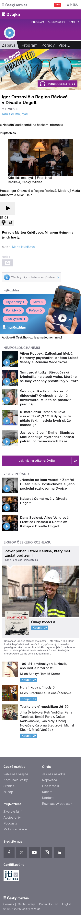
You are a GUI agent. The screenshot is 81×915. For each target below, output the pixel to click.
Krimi (36, 302)
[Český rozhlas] (14, 4)
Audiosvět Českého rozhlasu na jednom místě (32, 337)
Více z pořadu (16, 474)
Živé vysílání (14, 319)
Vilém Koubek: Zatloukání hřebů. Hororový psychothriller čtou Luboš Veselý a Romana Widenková (49, 357)
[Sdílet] (10, 223)
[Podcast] (3, 223)
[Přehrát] (7, 208)
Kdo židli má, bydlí (15, 114)
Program (37, 22)
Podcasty (10, 823)
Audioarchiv (56, 22)
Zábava (9, 45)
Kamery (74, 22)
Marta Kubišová (23, 247)
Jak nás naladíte (53, 774)
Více (64, 45)
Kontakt (47, 798)
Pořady (48, 45)
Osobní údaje (26, 904)
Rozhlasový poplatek (57, 804)
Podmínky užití (48, 904)
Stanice (9, 786)
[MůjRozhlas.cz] (8, 133)
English (67, 904)
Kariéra (47, 792)
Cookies (8, 904)
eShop (8, 792)
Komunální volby (16, 780)
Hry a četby (14, 302)
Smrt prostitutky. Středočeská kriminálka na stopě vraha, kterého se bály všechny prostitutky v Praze (49, 376)
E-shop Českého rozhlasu (28, 542)
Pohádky (12, 310)
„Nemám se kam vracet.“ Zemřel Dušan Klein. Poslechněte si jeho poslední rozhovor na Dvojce (47, 484)
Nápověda (49, 780)
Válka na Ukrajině (16, 774)
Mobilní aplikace (15, 829)
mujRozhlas (10, 290)
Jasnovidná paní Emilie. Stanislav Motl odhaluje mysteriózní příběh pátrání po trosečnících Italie (47, 437)
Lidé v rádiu (50, 786)
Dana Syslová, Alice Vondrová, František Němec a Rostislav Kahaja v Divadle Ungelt (45, 522)
